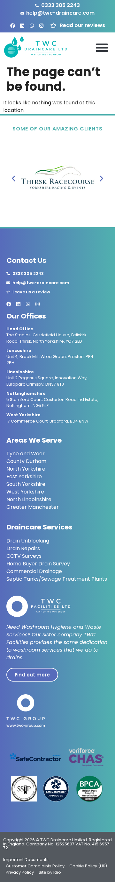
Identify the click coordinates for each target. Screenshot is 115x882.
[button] (102, 47)
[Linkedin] (22, 25)
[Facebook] (12, 25)
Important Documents (26, 859)
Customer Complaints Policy (35, 866)
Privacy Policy (20, 872)
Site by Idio (50, 872)
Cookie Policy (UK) (88, 866)
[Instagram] (41, 25)
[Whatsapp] (31, 25)
